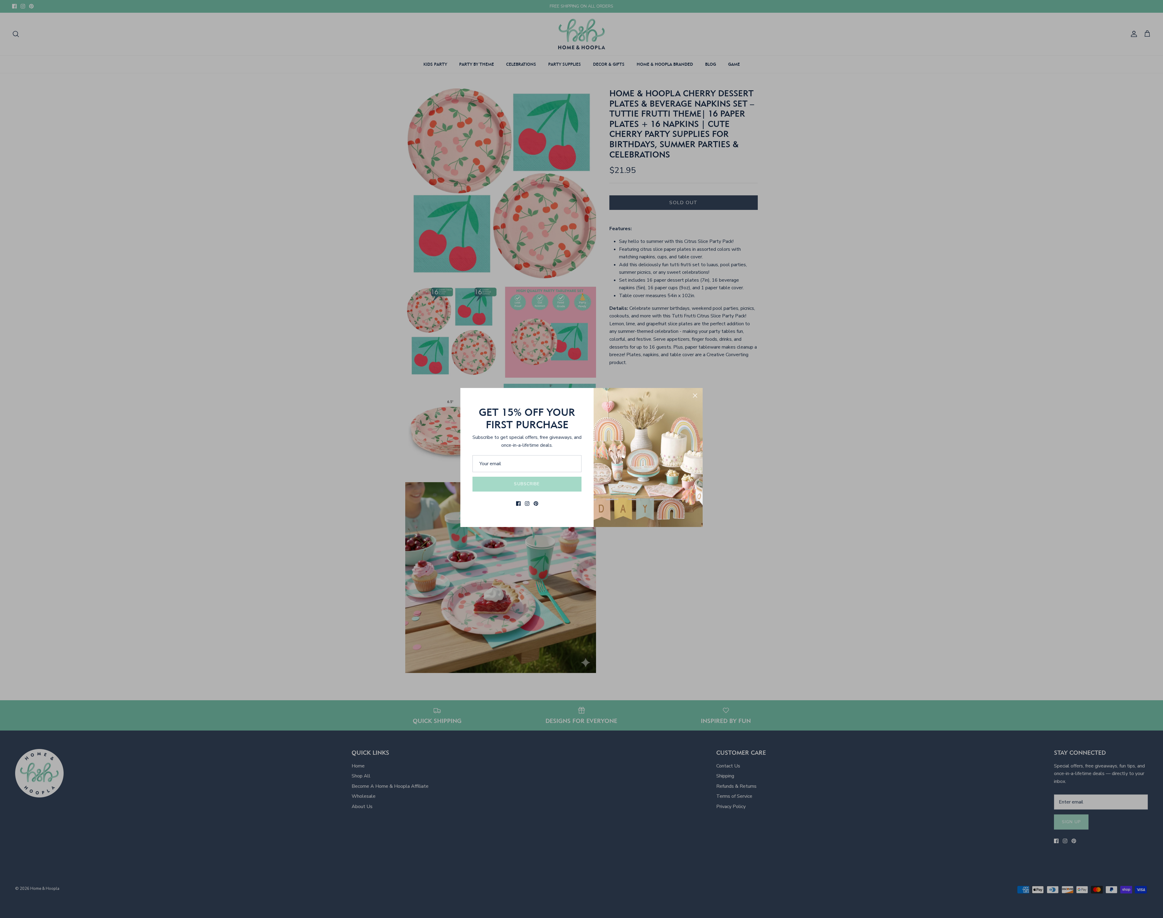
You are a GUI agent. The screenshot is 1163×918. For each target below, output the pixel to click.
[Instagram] (527, 503)
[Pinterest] (536, 503)
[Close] (695, 395)
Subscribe (527, 484)
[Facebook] (518, 503)
